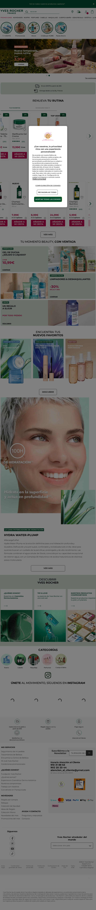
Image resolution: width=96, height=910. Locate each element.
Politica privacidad (39, 179)
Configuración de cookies (47, 185)
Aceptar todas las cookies (48, 199)
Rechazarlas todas (47, 192)
